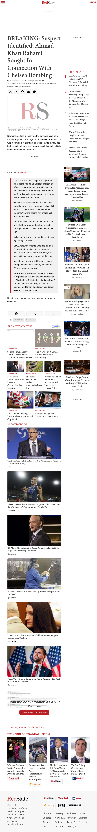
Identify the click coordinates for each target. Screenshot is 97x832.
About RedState (48, 813)
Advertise (71, 817)
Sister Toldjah (77, 314)
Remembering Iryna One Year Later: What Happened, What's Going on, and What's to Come (76, 306)
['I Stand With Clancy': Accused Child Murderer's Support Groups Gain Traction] (34, 617)
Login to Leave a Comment (34, 712)
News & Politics (60, 817)
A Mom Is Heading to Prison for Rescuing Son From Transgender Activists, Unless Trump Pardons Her (77, 191)
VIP (44, 826)
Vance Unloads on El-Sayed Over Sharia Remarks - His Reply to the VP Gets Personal (34, 680)
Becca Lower (77, 277)
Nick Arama (11, 554)
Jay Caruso (14, 81)
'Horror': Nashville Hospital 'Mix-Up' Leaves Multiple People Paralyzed (33, 593)
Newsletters (84, 822)
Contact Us (48, 817)
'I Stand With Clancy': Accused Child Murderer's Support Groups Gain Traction (32, 636)
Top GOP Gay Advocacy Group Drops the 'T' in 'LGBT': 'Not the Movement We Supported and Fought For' (33, 506)
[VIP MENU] (93, 3)
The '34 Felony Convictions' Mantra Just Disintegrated (78, 769)
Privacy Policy (72, 826)
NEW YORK (18, 320)
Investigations (60, 813)
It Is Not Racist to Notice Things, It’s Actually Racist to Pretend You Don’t (16, 769)
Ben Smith (77, 351)
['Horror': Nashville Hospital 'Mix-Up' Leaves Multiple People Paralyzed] (34, 573)
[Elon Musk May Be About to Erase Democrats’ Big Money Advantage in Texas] (77, 328)
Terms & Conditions (72, 822)
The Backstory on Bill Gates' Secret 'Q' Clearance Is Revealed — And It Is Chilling (34, 462)
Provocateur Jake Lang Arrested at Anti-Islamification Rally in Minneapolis (37, 772)
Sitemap (83, 817)
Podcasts (71, 813)
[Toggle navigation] (3, 3)
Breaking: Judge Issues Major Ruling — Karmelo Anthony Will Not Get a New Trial (77, 381)
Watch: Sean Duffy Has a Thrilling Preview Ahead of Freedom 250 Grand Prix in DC (77, 269)
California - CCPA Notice (84, 813)
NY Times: (21, 173)
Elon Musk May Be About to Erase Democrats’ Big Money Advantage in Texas (77, 343)
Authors (47, 822)
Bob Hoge (11, 511)
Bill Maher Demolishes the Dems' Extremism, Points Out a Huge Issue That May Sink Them (33, 549)
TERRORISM (30, 320)
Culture (58, 822)
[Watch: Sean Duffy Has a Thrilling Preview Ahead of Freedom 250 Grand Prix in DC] (77, 254)
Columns (59, 826)
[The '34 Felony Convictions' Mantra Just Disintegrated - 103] (80, 750)
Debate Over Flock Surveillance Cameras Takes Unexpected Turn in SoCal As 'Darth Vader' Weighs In (77, 231)
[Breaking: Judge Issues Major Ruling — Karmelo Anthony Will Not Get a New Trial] (77, 367)
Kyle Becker (11, 467)
